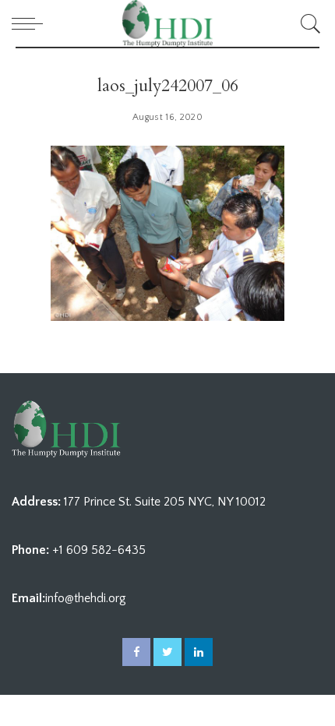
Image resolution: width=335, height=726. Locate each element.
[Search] (308, 23)
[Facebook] (136, 652)
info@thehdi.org (85, 598)
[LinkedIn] (199, 652)
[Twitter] (167, 652)
